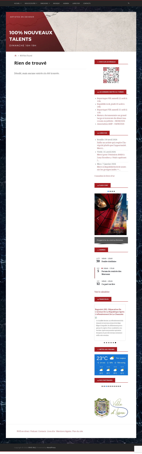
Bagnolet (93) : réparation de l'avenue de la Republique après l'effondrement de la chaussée (109, 311)
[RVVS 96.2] (71, 32)
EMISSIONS (44, 3)
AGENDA (66, 3)
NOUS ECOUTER (30, 3)
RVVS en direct (23, 431)
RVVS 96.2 (32, 447)
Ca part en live (108, 284)
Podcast (33, 431)
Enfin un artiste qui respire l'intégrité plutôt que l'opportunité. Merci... (111, 145)
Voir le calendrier (102, 292)
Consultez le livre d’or (105, 176)
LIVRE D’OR (76, 3)
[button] (108, 191)
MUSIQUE (56, 3)
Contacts (87, 3)
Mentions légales (63, 431)
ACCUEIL (17, 3)
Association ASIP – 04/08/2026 (110, 124)
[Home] (15, 55)
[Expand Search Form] (129, 3)
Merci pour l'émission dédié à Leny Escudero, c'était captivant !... (111, 157)
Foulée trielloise (109, 261)
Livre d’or (51, 431)
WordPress (51, 447)
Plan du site (77, 431)
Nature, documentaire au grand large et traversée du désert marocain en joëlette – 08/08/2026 (111, 118)
